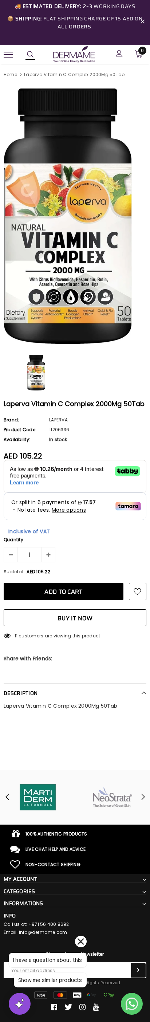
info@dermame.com (43, 932)
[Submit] (138, 970)
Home (10, 74)
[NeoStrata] (112, 797)
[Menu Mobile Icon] (8, 54)
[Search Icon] (30, 55)
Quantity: (14, 539)
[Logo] (74, 54)
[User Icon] (119, 54)
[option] (75, 216)
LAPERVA (58, 420)
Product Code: (20, 430)
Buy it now (75, 618)
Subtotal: (14, 572)
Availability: (17, 439)
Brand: (11, 420)
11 (16, 636)
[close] (142, 22)
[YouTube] (96, 1007)
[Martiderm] (37, 797)
